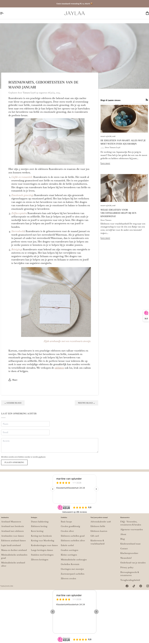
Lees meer (105, 163)
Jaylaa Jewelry (5, 586)
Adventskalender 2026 (101, 521)
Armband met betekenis (12, 526)
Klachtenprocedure (129, 553)
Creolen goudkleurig (70, 526)
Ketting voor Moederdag (42, 540)
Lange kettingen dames (42, 550)
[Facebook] (127, 586)
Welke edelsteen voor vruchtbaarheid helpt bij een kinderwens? (118, 213)
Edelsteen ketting (39, 526)
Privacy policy (127, 567)
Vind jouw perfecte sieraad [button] (99, 517)
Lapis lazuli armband (11, 545)
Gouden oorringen (69, 550)
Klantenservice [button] (125, 517)
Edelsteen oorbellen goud (73, 536)
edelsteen (59, 367)
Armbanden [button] (5, 517)
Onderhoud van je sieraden (133, 562)
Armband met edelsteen (12, 531)
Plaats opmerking (14, 462)
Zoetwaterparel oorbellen (72, 573)
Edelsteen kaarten (99, 531)
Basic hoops (66, 521)
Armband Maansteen (11, 521)
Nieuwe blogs (86, 403)
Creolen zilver (67, 531)
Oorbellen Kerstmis (70, 564)
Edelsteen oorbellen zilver (73, 540)
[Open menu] (4, 13)
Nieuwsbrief (126, 558)
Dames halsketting (39, 521)
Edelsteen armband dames (13, 540)
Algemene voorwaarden (131, 529)
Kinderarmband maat (130, 543)
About (123, 534)
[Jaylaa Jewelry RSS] (147, 100)
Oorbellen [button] (64, 517)
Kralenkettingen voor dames (44, 545)
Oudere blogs (12, 403)
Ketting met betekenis (41, 536)
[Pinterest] (140, 586)
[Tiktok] (134, 586)
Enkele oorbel (67, 545)
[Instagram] (147, 586)
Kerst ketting (37, 531)
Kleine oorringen (69, 554)
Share (14, 380)
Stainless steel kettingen (42, 554)
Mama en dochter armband (14, 550)
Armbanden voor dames (12, 536)
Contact (124, 548)
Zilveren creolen (68, 578)
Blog (122, 539)
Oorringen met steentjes (72, 569)
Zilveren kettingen (39, 559)
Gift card (95, 536)
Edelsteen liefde (98, 526)
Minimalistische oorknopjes (74, 559)
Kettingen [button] (34, 517)
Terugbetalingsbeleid (130, 580)
